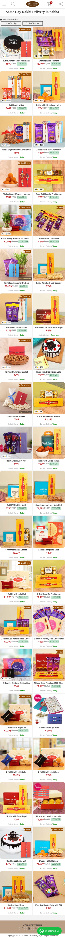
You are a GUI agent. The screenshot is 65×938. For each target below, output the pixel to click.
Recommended (10, 20)
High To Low (33, 23)
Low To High (11, 23)
